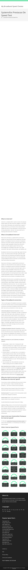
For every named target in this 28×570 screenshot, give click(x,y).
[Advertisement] (14, 39)
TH (5, 511)
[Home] (1, 17)
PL (19, 509)
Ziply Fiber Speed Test (7, 544)
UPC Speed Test (5, 532)
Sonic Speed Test (6, 530)
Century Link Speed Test (7, 535)
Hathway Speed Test (6, 540)
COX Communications (7, 537)
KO (17, 509)
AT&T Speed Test (6, 524)
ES (7, 509)
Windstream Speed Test (7, 527)
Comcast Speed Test (6, 526)
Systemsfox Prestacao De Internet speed (15, 421)
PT (21, 509)
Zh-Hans (8, 511)
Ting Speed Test (5, 521)
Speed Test (18, 368)
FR (9, 509)
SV (3, 511)
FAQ (3, 551)
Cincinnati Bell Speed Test (8, 529)
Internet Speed (20, 374)
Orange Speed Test (6, 522)
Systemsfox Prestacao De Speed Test (10, 17)
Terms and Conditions (7, 557)
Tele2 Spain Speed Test (7, 534)
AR (2, 509)
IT (11, 509)
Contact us (4, 548)
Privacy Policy (5, 554)
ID (13, 509)
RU (23, 509)
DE (5, 509)
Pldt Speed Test (5, 542)
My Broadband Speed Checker (12, 6)
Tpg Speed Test (5, 539)
